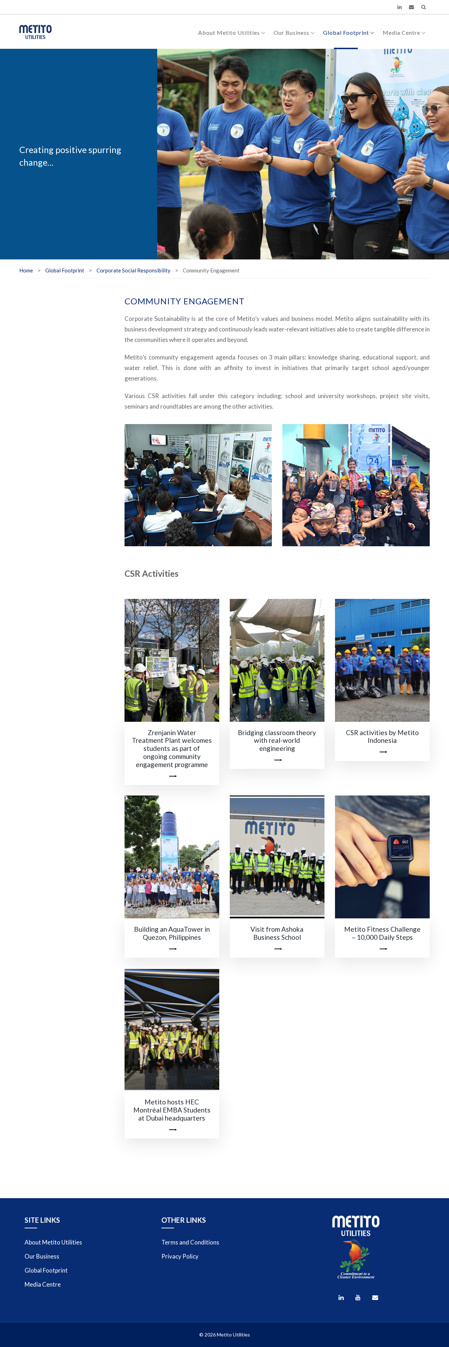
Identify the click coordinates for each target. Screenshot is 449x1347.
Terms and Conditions (190, 1242)
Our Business (291, 32)
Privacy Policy (180, 1256)
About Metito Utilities (229, 32)
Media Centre (401, 32)
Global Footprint (346, 32)
